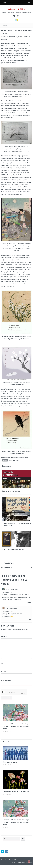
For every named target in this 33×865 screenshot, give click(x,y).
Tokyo (28, 172)
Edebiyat (5, 25)
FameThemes (16, 862)
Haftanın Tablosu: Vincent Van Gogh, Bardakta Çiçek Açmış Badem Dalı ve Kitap (16, 726)
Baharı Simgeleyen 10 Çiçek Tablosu (16, 791)
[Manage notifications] (29, 861)
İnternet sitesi (6, 680)
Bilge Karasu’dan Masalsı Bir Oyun (13, 549)
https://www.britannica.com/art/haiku (18, 457)
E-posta (4, 672)
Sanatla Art (16, 9)
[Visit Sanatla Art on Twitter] (14, 16)
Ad (2, 663)
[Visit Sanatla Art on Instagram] (18, 16)
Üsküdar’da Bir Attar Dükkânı (11, 491)
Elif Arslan (27, 37)
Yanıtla (29, 603)
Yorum (4, 637)
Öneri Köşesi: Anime (10, 762)
